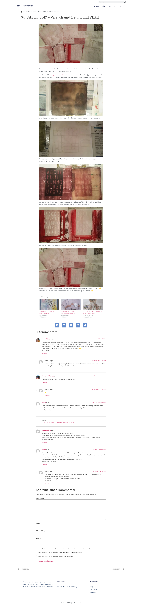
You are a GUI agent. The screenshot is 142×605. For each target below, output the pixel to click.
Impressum (60, 584)
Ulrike (44, 449)
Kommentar (40, 498)
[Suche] (125, 2)
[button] (57, 325)
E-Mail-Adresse (41, 531)
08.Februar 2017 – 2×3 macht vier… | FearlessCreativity (58, 422)
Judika (44, 402)
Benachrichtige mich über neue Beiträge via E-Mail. (55, 556)
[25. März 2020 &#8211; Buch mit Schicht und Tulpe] (49, 304)
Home (96, 6)
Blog (104, 6)
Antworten (44, 353)
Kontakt (123, 6)
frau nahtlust (46, 339)
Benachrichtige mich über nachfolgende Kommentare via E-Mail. (60, 552)
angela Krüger (46, 430)
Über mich (112, 6)
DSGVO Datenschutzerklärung (66, 587)
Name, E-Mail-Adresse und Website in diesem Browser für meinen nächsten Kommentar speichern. (70, 549)
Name (38, 523)
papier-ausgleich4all (58, 75)
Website (38, 538)
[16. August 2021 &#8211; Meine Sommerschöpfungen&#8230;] (71, 304)
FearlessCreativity (24, 6)
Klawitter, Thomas (48, 376)
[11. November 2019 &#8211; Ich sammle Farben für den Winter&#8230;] (93, 304)
